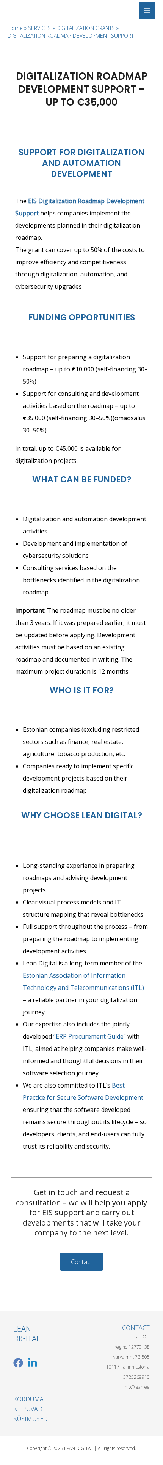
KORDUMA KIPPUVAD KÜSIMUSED (30, 1409)
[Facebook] (18, 1363)
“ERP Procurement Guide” (90, 1036)
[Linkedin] (33, 1363)
